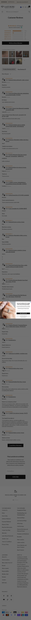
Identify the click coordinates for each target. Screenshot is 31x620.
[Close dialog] (30, 302)
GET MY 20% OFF (23, 313)
